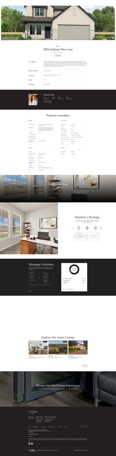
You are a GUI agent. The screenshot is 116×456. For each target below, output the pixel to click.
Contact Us (66, 426)
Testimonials (59, 426)
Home (29, 426)
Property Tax (45, 276)
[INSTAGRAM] (84, 426)
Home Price (31, 272)
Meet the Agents (35, 426)
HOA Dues (44, 280)
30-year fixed (46, 273)
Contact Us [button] (58, 392)
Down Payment (31, 276)
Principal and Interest (68, 278)
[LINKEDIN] (86, 426)
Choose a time (79, 233)
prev (4, 38)
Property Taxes (67, 280)
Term (44, 272)
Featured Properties (52, 426)
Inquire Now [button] (58, 55)
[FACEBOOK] (82, 426)
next (7, 38)
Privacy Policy (84, 450)
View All (84, 365)
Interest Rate (31, 280)
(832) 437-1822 (60, 98)
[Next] (101, 228)
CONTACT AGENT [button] (47, 101)
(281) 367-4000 (47, 421)
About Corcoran (43, 426)
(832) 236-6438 (38, 421)
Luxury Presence (54, 450)
